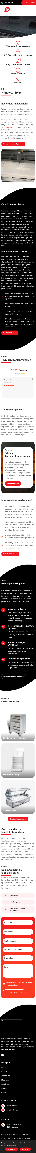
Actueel (4, 1088)
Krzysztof (7, 380)
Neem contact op (10, 333)
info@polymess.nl (13, 1110)
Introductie (5, 1084)
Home (3, 1067)
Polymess (8, 127)
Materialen (5, 1080)
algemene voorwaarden (25, 982)
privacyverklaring (13, 985)
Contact (4, 1092)
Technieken (5, 1076)
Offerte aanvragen (10, 554)
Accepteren (11, 1149)
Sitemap (3, 1138)
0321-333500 (30, 2)
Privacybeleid (26, 1138)
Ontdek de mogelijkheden (13, 144)
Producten (5, 1072)
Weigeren (25, 1149)
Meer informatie (13, 484)
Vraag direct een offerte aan (14, 676)
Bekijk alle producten (18, 819)
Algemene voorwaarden (14, 1138)
